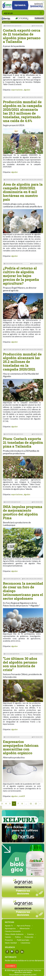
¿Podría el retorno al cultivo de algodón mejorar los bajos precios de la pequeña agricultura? (21, 275)
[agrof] (23, 887)
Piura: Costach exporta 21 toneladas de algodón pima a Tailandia (23, 442)
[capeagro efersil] (23, 859)
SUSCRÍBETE (11, 966)
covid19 (22, 796)
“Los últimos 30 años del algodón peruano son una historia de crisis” (20, 664)
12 (36, 804)
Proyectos (9, 940)
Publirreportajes (23, 940)
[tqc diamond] (23, 826)
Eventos (30, 934)
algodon (27, 90)
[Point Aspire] (23, 5)
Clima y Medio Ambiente (14, 934)
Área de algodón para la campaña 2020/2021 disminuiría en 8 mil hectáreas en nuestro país (23, 192)
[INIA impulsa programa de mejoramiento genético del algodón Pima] (23, 542)
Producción (29, 937)
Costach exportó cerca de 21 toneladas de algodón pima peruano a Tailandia (21, 36)
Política (18, 937)
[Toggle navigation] (41, 13)
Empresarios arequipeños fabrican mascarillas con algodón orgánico (21, 747)
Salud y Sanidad (11, 943)
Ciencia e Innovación (13, 931)
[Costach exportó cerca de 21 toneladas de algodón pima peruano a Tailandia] (23, 61)
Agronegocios (10, 928)
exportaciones (17, 90)
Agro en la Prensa (23, 925)
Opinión (8, 937)
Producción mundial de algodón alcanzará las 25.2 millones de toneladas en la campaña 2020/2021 (22, 361)
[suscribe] (23, 908)
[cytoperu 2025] (13, 18)
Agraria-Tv (9, 925)
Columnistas (25, 943)
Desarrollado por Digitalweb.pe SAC (23, 974)
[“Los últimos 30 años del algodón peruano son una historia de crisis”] (23, 690)
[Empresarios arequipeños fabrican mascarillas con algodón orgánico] (23, 771)
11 (31, 804)
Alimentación (25, 928)
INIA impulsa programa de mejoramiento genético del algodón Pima (22, 512)
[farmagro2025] (33, 18)
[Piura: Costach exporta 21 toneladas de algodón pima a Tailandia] (23, 467)
